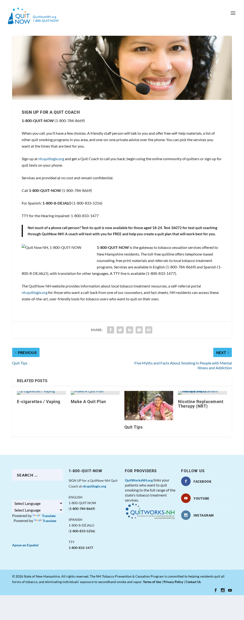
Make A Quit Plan (88, 401)
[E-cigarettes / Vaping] (41, 393)
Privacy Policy (173, 582)
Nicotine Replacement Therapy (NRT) (200, 404)
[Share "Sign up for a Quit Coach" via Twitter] (120, 330)
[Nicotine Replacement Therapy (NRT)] (202, 393)
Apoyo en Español (25, 545)
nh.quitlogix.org (51, 158)
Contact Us (193, 582)
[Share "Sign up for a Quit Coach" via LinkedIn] (129, 330)
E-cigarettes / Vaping (38, 401)
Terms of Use (152, 582)
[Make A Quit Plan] (95, 393)
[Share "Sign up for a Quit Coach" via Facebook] (110, 330)
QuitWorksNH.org (139, 480)
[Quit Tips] (148, 405)
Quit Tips (133, 427)
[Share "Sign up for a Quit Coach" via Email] (139, 330)
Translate (48, 516)
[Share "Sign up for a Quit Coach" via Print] (148, 330)
